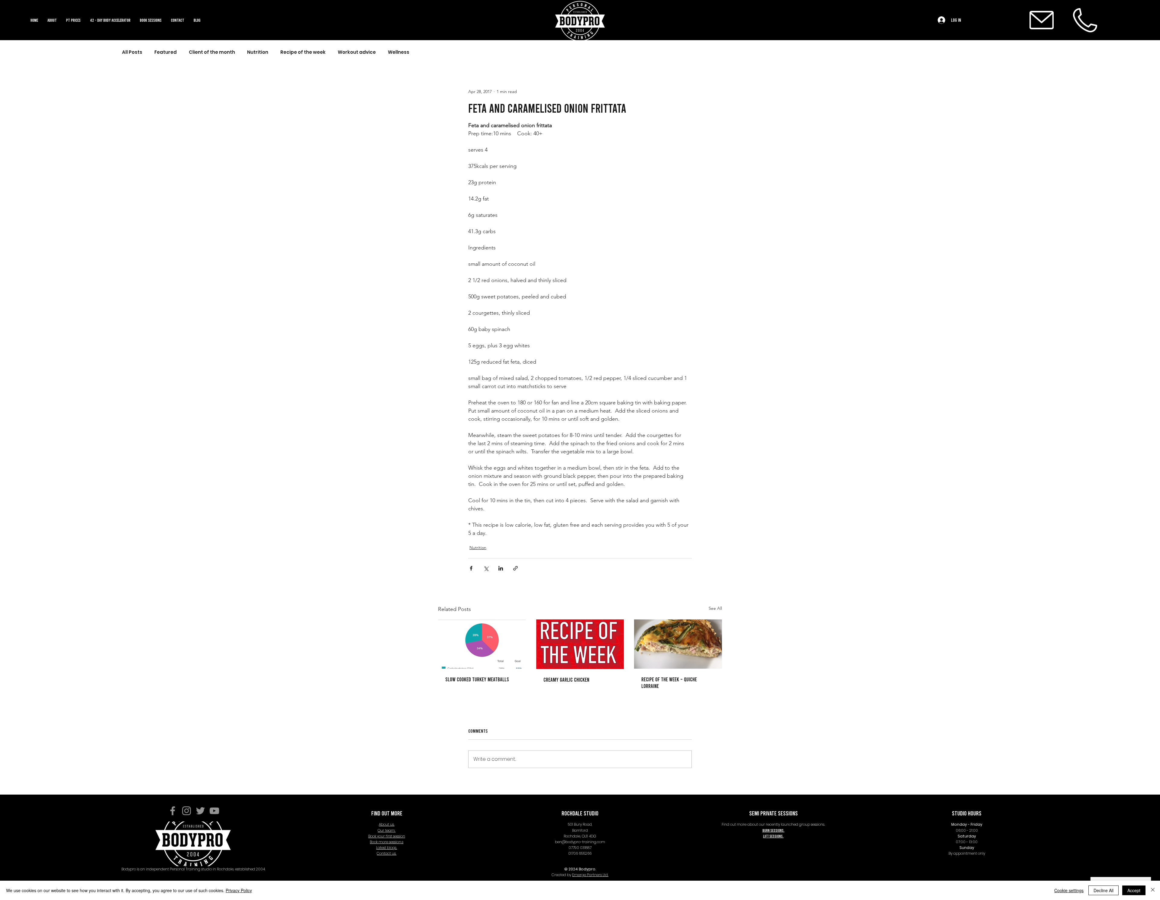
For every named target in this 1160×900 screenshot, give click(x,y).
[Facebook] (173, 811)
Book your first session (386, 836)
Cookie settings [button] (1069, 890)
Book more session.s (386, 841)
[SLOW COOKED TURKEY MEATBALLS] (482, 644)
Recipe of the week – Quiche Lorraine (669, 682)
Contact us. (386, 853)
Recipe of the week (303, 52)
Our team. (386, 830)
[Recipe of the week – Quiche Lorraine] (678, 644)
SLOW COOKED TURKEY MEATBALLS (477, 679)
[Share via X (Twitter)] (486, 568)
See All (715, 608)
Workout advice (357, 52)
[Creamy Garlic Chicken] (580, 644)
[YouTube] (214, 811)
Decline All (1103, 890)
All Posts (132, 52)
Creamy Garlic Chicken (566, 679)
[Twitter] (200, 811)
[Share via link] (515, 568)
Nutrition (257, 52)
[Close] (1152, 890)
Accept (1133, 890)
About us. (387, 824)
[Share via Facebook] (471, 568)
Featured (165, 52)
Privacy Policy (239, 890)
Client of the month (212, 52)
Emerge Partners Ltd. (590, 874)
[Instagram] (186, 811)
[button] (150, 20)
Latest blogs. (386, 847)
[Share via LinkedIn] (501, 568)
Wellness (398, 52)
